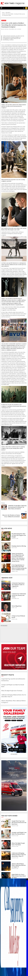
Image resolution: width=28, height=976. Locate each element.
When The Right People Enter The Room (11, 690)
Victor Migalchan (16, 606)
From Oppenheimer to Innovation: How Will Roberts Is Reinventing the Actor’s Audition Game (19, 567)
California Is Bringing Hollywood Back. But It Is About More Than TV (19, 854)
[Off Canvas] (1, 8)
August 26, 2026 (15, 835)
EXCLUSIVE (4, 20)
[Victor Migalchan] (6, 606)
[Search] (24, 8)
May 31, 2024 (15, 587)
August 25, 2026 (15, 846)
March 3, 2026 (15, 571)
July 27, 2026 (15, 547)
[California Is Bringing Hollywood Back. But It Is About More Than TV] (6, 855)
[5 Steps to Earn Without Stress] (6, 617)
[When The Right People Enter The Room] (6, 844)
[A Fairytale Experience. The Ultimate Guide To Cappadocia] (6, 585)
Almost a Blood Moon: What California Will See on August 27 (19, 865)
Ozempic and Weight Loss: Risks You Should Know (19, 833)
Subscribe (26, 8)
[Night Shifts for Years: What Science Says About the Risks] (6, 876)
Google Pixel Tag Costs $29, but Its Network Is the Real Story (19, 822)
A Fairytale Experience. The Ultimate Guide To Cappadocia (18, 584)
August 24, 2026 (15, 868)
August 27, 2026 (15, 825)
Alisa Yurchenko (5, 29)
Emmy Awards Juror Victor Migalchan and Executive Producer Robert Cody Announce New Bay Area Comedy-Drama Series (18, 557)
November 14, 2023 (13, 29)
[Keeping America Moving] (6, 546)
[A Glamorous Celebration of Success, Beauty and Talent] (6, 596)
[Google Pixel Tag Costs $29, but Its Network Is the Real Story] (6, 823)
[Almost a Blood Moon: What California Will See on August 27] (6, 866)
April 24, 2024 (15, 619)
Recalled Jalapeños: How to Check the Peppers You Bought (19, 535)
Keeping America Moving (19, 546)
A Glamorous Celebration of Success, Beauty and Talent (19, 595)
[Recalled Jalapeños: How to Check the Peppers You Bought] (6, 536)
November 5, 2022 (16, 598)
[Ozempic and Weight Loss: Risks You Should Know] (6, 834)
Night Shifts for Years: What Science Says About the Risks (19, 876)
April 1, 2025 (15, 607)
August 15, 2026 (15, 538)
